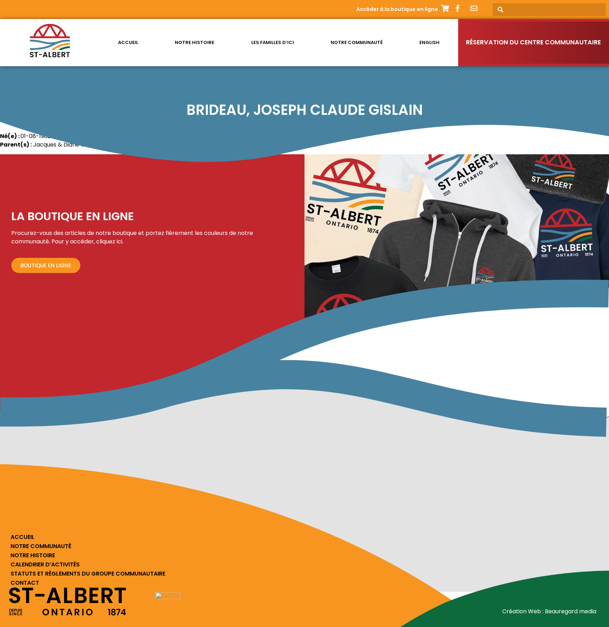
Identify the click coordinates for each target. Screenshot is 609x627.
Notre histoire (194, 42)
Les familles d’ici (272, 42)
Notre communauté (357, 42)
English (429, 42)
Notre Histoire (33, 555)
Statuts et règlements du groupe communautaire (88, 574)
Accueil (128, 42)
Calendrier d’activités (45, 564)
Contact (25, 583)
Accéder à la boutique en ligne (397, 9)
